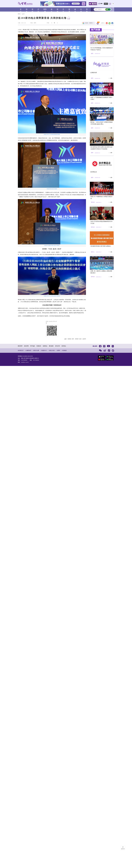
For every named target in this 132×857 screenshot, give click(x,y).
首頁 (21, 10)
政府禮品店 (21, 350)
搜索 (107, 9)
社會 (81, 10)
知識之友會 (52, 350)
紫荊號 (45, 10)
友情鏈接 (64, 350)
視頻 (32, 10)
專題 (87, 10)
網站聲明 (26, 346)
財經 (57, 10)
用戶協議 (32, 346)
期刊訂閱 (57, 346)
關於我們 (20, 346)
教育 (69, 10)
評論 (38, 10)
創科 (51, 10)
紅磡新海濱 (28, 350)
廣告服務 (51, 346)
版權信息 (45, 346)
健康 (75, 10)
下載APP (106, 3)
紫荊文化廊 (36, 350)
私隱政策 (39, 346)
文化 (63, 10)
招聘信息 (63, 346)
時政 (27, 10)
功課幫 (58, 350)
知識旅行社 (44, 350)
